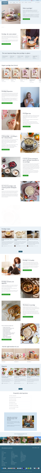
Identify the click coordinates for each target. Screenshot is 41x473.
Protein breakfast (4, 457)
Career (12, 460)
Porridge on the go (5, 335)
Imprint (21, 452)
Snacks (2, 460)
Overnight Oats (16, 361)
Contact (22, 461)
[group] (3, 439)
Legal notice (27, 471)
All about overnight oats (27, 126)
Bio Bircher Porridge (13, 79)
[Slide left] (37, 65)
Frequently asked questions (14, 456)
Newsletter (12, 461)
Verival (3, 471)
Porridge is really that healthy (6, 327)
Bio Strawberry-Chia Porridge (5, 79)
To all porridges (25, 175)
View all (20, 251)
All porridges (3, 361)
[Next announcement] (25, 0)
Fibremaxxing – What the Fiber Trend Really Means (7, 377)
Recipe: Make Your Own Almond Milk (32, 240)
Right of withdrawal (23, 457)
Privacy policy (13, 471)
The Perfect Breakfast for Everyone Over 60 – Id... (20, 377)
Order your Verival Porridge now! (7, 339)
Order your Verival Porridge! (6, 294)
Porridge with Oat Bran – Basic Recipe (7, 240)
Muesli (2, 456)
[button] (11, 2)
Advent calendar (4, 465)
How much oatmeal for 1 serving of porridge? (8, 333)
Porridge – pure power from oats (7, 334)
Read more (11, 57)
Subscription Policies (23, 455)
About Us (12, 452)
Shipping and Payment (23, 456)
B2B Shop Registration (14, 462)
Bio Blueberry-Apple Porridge (23, 79)
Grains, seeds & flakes (4, 462)
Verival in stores (13, 457)
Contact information (23, 471)
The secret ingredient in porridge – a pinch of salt (9, 332)
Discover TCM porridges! (6, 149)
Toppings (3, 461)
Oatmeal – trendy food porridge (7, 337)
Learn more (3, 57)
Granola (3, 455)
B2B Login (38, 0)
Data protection (23, 460)
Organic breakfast (4, 452)
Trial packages (29, 361)
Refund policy (10, 471)
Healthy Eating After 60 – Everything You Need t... (33, 377)
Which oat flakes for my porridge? (7, 336)
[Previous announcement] (2, 0)
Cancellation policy (30, 471)
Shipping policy (19, 471)
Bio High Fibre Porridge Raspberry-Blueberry (32, 80)
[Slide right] (38, 65)
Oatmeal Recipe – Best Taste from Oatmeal (20, 240)
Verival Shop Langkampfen (14, 455)
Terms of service (16, 471)
